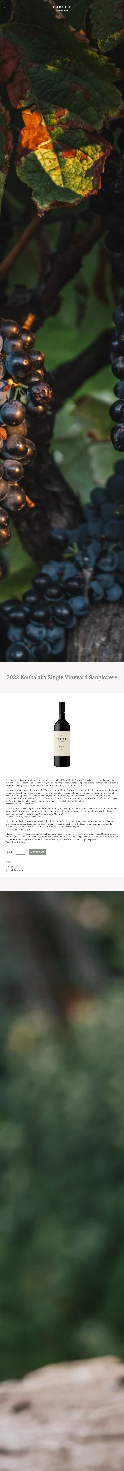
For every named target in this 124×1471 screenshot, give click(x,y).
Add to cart (37, 852)
